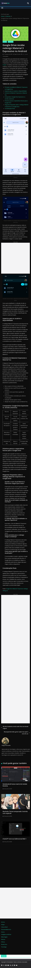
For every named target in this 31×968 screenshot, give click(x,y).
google (26, 54)
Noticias (4, 41)
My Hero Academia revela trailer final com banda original (15, 727)
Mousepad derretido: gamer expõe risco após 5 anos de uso (16, 732)
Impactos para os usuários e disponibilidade (16, 91)
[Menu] (2, 8)
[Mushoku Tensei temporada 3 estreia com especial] (15, 795)
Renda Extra (4, 944)
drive (23, 54)
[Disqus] (15, 865)
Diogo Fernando (17, 54)
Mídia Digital (4, 937)
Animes (3, 922)
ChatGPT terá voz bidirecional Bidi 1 (14, 839)
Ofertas (3, 942)
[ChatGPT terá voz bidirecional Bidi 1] (15, 822)
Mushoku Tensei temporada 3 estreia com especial (15, 812)
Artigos (3, 924)
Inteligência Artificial (6, 934)
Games (3, 932)
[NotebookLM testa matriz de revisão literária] (15, 767)
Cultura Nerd (4, 927)
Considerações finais (10, 108)
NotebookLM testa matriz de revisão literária (15, 785)
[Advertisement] (15, 258)
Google (4, 64)
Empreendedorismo (6, 929)
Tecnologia (10, 41)
